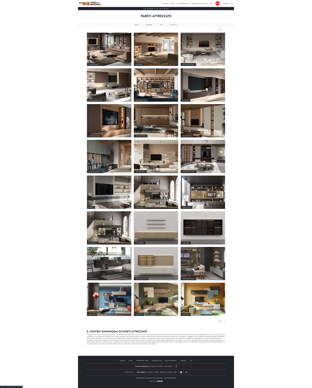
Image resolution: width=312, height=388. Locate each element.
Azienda (165, 3)
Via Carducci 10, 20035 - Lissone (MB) (153, 366)
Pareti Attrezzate (164, 8)
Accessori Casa (157, 360)
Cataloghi (183, 360)
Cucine (172, 3)
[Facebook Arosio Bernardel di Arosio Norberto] (176, 366)
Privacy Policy (129, 372)
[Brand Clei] (217, 3)
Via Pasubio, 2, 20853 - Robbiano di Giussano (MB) (157, 372)
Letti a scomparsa (170, 360)
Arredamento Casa (183, 3)
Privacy (2, 387)
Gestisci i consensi (17, 387)
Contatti (225, 3)
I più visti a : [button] (173, 24)
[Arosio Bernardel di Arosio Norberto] (90, 3)
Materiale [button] (149, 24)
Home (144, 8)
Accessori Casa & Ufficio (199, 3)
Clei (211, 3)
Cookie (8, 387)
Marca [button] (137, 24)
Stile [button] (161, 24)
